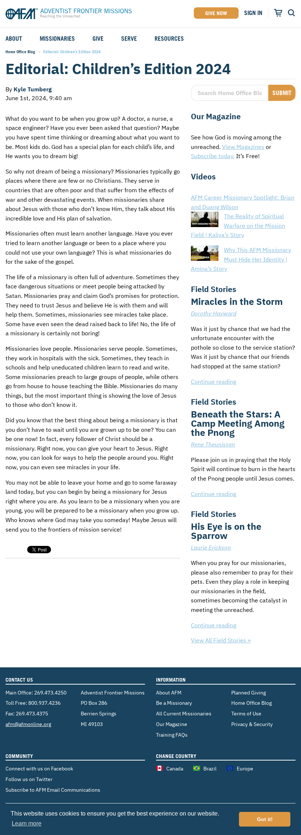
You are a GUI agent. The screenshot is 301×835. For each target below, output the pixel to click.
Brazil (210, 768)
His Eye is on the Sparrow (226, 531)
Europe (245, 768)
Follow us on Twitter (29, 779)
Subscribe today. (213, 156)
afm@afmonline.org (28, 724)
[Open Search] (291, 13)
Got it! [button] (265, 819)
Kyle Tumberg (33, 89)
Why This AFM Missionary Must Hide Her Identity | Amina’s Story (241, 259)
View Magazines (243, 146)
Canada (174, 768)
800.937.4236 (44, 702)
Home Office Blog (20, 51)
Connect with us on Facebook (39, 768)
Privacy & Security (252, 724)
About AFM (168, 692)
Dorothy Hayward (213, 313)
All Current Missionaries (183, 713)
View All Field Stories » (221, 640)
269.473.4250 (50, 692)
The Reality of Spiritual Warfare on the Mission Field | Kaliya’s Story (238, 225)
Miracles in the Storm (237, 301)
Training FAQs (172, 734)
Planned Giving (248, 692)
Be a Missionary (174, 702)
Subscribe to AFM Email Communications (53, 789)
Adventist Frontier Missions (69, 15)
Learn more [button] (26, 823)
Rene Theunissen (213, 444)
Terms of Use (246, 713)
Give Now (216, 13)
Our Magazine (171, 724)
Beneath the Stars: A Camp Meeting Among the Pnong (237, 423)
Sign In (253, 13)
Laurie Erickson (211, 547)
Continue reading (213, 381)
